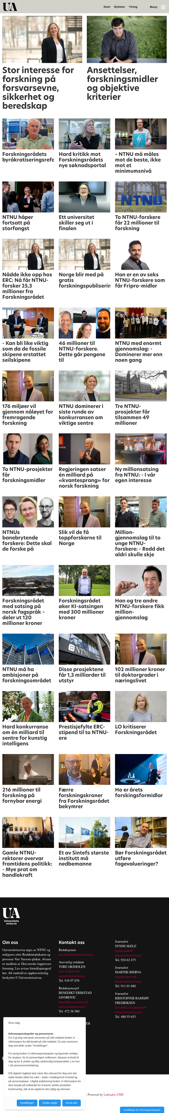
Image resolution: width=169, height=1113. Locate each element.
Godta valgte (49, 1102)
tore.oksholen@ (69, 971)
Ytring (133, 7)
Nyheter (119, 7)
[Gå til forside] (10, 7)
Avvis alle (71, 1102)
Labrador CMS (114, 1094)
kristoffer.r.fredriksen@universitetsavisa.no (131, 1009)
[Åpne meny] (163, 6)
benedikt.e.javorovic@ (74, 1002)
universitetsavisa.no (72, 976)
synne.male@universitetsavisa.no (128, 952)
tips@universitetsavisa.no (76, 954)
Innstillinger (27, 1102)
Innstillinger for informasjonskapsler (142, 1110)
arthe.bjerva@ (127, 976)
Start (106, 7)
